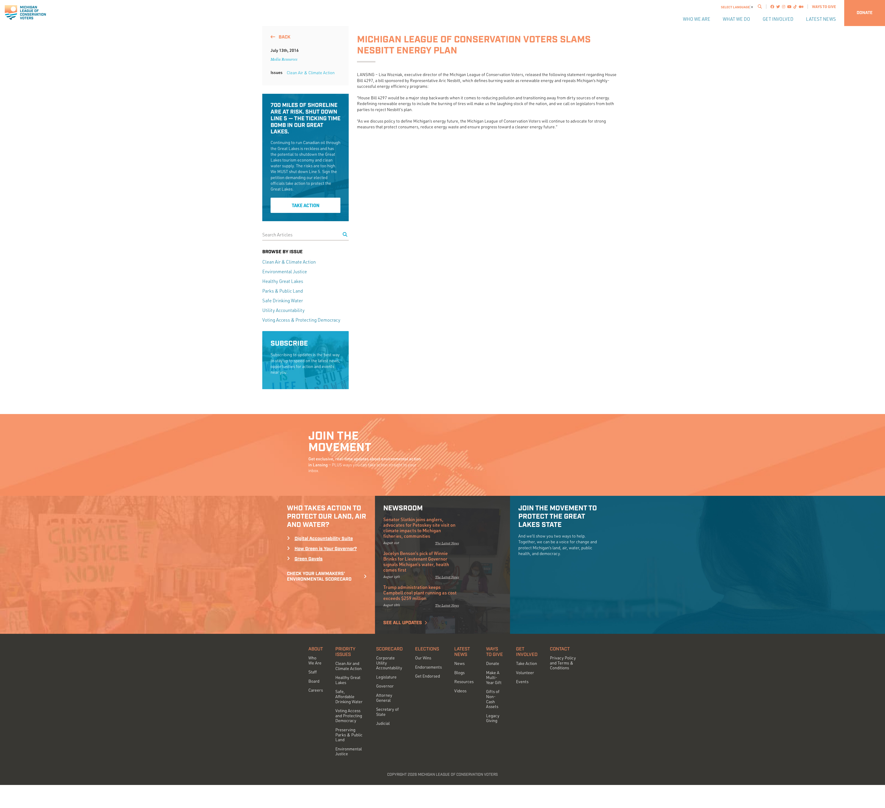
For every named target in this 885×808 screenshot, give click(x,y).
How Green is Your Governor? (326, 549)
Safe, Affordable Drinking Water (349, 696)
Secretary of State (387, 712)
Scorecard (389, 649)
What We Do (736, 19)
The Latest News (447, 543)
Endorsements (428, 667)
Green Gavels (309, 559)
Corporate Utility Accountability (389, 662)
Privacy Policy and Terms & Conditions (563, 662)
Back (283, 37)
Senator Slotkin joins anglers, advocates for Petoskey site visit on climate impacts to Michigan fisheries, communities (419, 527)
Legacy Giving (492, 718)
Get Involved (778, 19)
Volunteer (525, 672)
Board (313, 681)
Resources (464, 681)
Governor (385, 686)
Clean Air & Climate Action (311, 72)
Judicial (383, 723)
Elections (427, 649)
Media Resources (284, 59)
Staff (312, 672)
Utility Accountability (283, 310)
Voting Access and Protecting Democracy (348, 715)
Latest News (821, 19)
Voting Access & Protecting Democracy (301, 320)
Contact (560, 649)
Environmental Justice (284, 271)
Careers (315, 690)
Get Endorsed (427, 676)
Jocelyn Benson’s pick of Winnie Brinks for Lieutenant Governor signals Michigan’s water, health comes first (416, 561)
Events (522, 681)
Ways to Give (824, 6)
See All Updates (402, 623)
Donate (865, 13)
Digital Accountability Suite (324, 538)
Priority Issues (345, 651)
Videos (460, 690)
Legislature (386, 677)
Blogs (459, 672)
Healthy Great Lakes (282, 281)
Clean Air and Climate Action (348, 666)
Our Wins (423, 657)
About (315, 649)
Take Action (305, 205)
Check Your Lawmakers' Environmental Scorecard (319, 576)
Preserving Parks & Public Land (349, 734)
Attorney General (384, 698)
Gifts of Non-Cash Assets (492, 699)
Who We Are (696, 19)
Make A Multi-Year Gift (494, 677)
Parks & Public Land (282, 291)
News (459, 663)
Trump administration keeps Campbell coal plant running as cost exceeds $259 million (420, 592)
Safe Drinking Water (282, 300)
